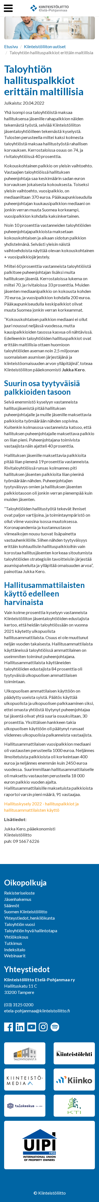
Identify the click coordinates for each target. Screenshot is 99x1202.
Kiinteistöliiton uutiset (45, 46)
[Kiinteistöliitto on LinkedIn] (20, 1027)
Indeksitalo (14, 949)
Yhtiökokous (16, 936)
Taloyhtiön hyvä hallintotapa (30, 930)
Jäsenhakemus (17, 899)
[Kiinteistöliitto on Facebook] (8, 1027)
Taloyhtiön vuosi (19, 924)
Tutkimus (13, 943)
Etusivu (11, 46)
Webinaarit (15, 955)
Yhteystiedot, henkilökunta (29, 917)
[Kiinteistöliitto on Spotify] (54, 1027)
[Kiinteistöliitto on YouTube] (31, 1027)
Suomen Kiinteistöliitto (25, 911)
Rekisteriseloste (19, 892)
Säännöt (11, 905)
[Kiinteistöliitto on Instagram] (43, 1027)
